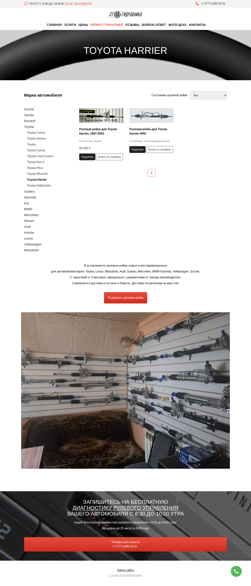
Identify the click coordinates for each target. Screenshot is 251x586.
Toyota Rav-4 (35, 162)
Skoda (28, 115)
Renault (29, 121)
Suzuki (29, 109)
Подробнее (87, 156)
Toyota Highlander (39, 185)
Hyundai (30, 197)
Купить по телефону (109, 156)
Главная (54, 24)
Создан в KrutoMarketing (125, 575)
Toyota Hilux (35, 167)
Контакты (197, 24)
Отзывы (132, 24)
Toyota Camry (36, 150)
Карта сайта (125, 570)
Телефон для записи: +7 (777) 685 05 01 (125, 544)
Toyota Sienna (36, 138)
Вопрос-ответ (154, 24)
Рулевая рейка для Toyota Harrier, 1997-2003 (98, 131)
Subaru (29, 191)
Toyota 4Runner (37, 173)
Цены (83, 24)
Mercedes (31, 215)
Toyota (29, 127)
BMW (28, 209)
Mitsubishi (31, 250)
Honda (29, 232)
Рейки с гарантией (107, 24)
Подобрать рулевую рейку (126, 297)
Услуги (70, 24)
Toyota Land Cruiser (40, 156)
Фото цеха (177, 24)
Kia (26, 203)
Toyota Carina (36, 132)
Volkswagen (33, 244)
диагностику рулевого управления (125, 508)
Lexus (28, 238)
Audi (27, 227)
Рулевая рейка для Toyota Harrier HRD (148, 131)
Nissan (29, 221)
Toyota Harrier (37, 179)
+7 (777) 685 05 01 (214, 3)
